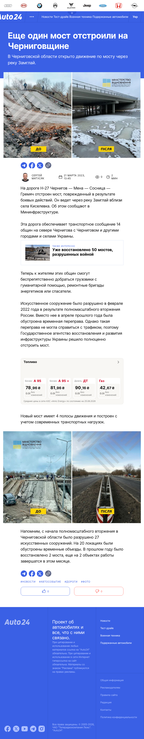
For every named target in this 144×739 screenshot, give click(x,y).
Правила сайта (109, 695)
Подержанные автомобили (110, 16)
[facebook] (32, 165)
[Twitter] (16, 729)
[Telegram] (33, 729)
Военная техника (80, 16)
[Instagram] (41, 729)
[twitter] (40, 165)
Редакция (106, 702)
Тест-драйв (61, 16)
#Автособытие (50, 581)
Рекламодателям (110, 687)
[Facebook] (7, 729)
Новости (47, 16)
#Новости (28, 581)
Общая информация (112, 680)
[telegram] (24, 165)
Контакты (105, 709)
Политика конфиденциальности (118, 717)
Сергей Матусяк (38, 177)
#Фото (85, 581)
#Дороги (71, 581)
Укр (135, 16)
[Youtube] (24, 729)
